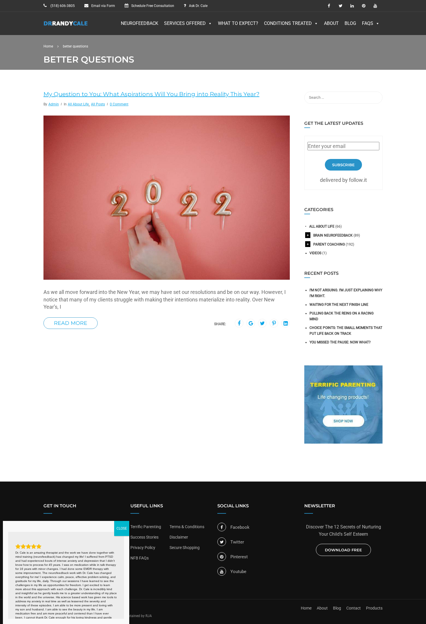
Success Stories (144, 537)
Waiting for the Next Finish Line (339, 305)
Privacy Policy (142, 547)
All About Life (78, 104)
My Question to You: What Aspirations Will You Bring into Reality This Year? (151, 94)
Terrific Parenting (145, 526)
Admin (53, 104)
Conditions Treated (288, 23)
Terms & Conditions (187, 526)
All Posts (98, 104)
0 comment (119, 104)
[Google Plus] (251, 323)
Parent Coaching (329, 244)
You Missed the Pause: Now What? (340, 342)
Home (306, 608)
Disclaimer (179, 537)
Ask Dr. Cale (198, 6)
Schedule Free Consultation (152, 6)
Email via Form (103, 6)
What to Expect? (238, 23)
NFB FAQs (139, 558)
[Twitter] (262, 323)
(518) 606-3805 (62, 6)
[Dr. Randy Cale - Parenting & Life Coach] (65, 26)
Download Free (343, 550)
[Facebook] (239, 323)
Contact (353, 608)
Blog (350, 23)
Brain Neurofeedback (333, 235)
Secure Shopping (185, 547)
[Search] (375, 98)
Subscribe (343, 164)
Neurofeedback (139, 23)
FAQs (367, 23)
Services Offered (185, 23)
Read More (70, 323)
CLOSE (121, 528)
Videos (315, 253)
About (331, 23)
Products (374, 608)
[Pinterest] (274, 323)
